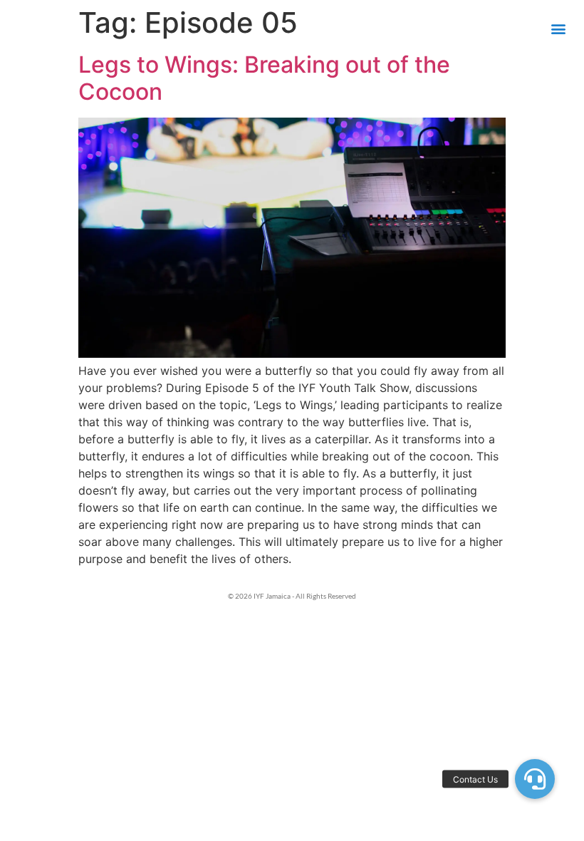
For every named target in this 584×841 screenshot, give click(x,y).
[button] (558, 29)
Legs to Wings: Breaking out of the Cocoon (264, 78)
